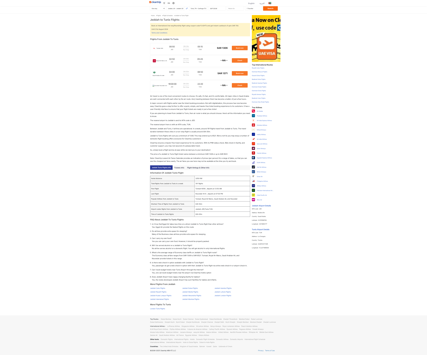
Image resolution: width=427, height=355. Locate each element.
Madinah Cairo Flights (258, 98)
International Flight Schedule (255, 339)
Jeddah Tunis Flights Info (161, 167)
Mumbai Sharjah (256, 322)
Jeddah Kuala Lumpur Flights (160, 295)
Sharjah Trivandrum (230, 319)
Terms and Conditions (159, 33)
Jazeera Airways (186, 332)
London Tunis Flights (157, 309)
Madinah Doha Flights (258, 79)
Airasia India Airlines (157, 332)
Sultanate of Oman (225, 346)
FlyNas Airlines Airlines (178, 329)
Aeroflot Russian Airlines (238, 332)
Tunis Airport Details (260, 229)
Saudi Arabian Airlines (167, 335)
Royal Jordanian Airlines (231, 326)
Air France (180, 335)
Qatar (215, 346)
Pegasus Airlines (245, 329)
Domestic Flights (167, 339)
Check (239, 60)
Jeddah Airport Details (261, 206)
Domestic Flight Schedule (205, 339)
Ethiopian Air (253, 332)
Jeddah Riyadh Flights (158, 292)
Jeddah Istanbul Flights (223, 288)
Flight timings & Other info (198, 168)
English (251, 3)
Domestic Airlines (222, 339)
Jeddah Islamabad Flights (159, 299)
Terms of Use (270, 350)
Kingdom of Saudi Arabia (189, 346)
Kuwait (208, 346)
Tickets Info (179, 168)
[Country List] (270, 3)
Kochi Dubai (180, 322)
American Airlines (172, 332)
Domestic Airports (236, 339)
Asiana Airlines (211, 332)
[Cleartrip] (155, 2)
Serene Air (154, 335)
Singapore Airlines (187, 326)
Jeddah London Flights (223, 295)
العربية (262, 3)
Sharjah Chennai (207, 322)
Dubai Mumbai (166, 319)
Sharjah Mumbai (243, 322)
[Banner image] (266, 38)
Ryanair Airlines (232, 329)
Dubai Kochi (177, 319)
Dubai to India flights (207, 342)
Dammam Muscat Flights (259, 72)
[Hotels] (168, 3)
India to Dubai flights (190, 342)
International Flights (181, 339)
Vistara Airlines (203, 335)
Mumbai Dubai (244, 319)
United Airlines (223, 332)
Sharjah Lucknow (269, 322)
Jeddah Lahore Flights (223, 292)
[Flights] (164, 3)
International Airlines (157, 342)
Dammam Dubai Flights (259, 87)
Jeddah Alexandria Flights (191, 295)
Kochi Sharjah (230, 322)
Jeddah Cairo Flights (157, 288)
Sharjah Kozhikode (193, 322)
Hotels (192, 339)
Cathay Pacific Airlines (217, 329)
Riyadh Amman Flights (259, 94)
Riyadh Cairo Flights (258, 68)
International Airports (173, 342)
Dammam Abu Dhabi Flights (260, 102)
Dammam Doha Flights (259, 90)
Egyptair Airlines (191, 335)
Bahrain (202, 346)
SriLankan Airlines (202, 326)
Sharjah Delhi (219, 322)
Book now (240, 48)
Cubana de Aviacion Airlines (197, 329)
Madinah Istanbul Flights (259, 83)
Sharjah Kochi (169, 322)
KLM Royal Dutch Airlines (159, 329)
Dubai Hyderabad (201, 319)
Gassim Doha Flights (258, 75)
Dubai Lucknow (256, 319)
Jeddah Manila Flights (190, 292)
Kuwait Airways (258, 329)
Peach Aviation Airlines (249, 326)
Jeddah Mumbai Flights (190, 299)
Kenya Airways (215, 326)
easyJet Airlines (199, 332)
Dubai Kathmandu (156, 322)
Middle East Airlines (266, 332)
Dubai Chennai (188, 319)
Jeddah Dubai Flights (190, 288)
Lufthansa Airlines (173, 326)
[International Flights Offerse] (173, 3)
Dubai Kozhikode (215, 319)
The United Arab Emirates (169, 346)
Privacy (261, 350)
